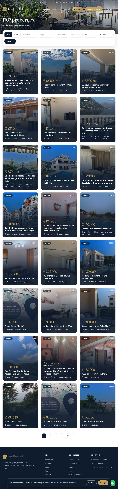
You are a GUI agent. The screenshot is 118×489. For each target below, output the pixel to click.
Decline (91, 483)
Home (29, 9)
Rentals (71, 467)
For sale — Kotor (74, 463)
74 (68, 436)
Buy (8, 35)
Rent (16, 35)
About (54, 9)
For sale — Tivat (74, 460)
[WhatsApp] (112, 483)
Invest (78, 9)
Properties (37, 9)
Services (46, 9)
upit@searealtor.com (41, 2)
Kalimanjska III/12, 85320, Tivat (73, 2)
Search (10, 41)
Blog (60, 9)
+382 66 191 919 (55, 2)
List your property (94, 9)
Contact (67, 9)
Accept (103, 483)
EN (110, 9)
